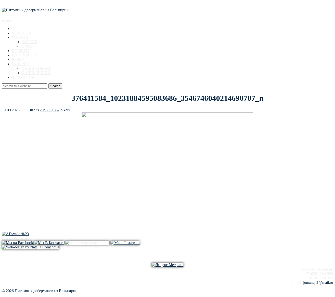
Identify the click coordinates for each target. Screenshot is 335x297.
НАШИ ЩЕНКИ (36, 73)
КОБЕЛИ (30, 42)
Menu (6, 20)
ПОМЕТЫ (20, 51)
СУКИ (27, 46)
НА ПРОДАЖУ (25, 55)
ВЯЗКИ (18, 59)
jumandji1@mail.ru (318, 282)
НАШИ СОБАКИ (37, 68)
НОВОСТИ (21, 33)
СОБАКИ (20, 37)
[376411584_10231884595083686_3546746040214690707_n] (167, 225)
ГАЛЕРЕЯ (20, 64)
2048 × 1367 (50, 110)
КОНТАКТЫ (23, 77)
